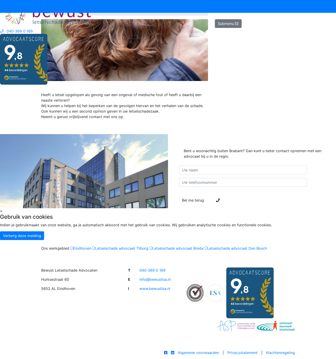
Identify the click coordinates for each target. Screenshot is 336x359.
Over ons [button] (249, 6)
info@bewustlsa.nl (155, 279)
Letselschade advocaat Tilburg (121, 248)
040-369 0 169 (152, 270)
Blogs (308, 6)
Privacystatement (242, 352)
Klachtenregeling (280, 352)
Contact (324, 6)
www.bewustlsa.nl (154, 288)
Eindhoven (82, 248)
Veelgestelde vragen (282, 6)
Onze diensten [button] (190, 6)
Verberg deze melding (22, 235)
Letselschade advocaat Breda (177, 248)
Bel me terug (193, 200)
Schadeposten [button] (222, 6)
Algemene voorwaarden (198, 352)
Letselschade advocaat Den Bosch (237, 248)
